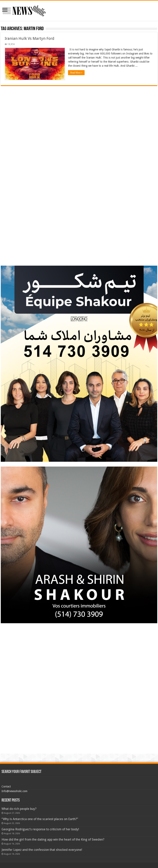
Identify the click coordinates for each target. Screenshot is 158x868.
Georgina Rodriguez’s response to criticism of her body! (40, 829)
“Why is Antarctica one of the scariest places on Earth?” (40, 819)
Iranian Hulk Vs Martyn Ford (29, 38)
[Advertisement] (79, 113)
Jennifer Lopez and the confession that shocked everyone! (42, 850)
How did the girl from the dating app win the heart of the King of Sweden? (53, 839)
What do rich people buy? (19, 809)
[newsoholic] (24, 10)
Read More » (76, 72)
